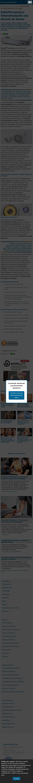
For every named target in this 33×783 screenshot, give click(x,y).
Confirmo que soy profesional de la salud (16, 395)
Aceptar (16, 778)
